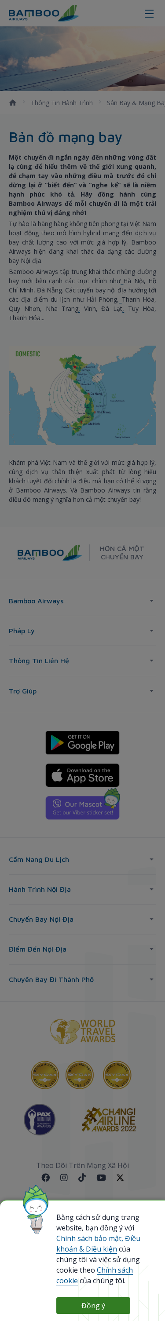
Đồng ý (93, 1305)
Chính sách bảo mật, (89, 1238)
